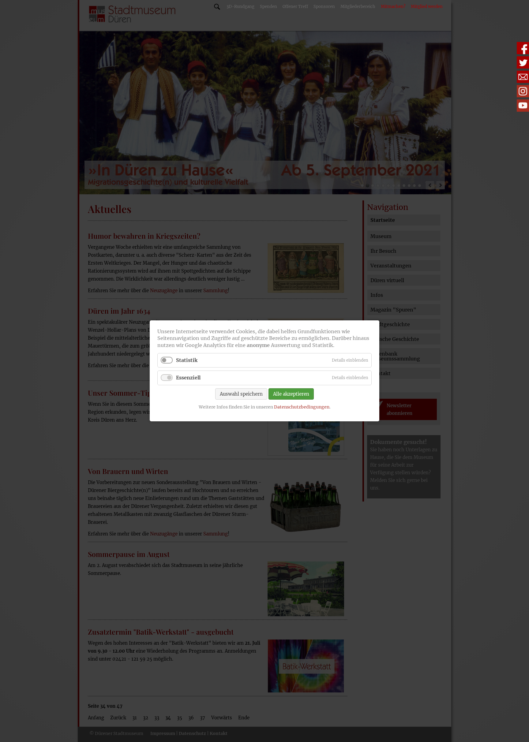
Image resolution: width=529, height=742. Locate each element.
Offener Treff (295, 6)
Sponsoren (324, 6)
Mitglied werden (427, 6)
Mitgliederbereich (357, 6)
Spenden (268, 6)
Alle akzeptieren (291, 394)
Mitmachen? (393, 6)
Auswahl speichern (241, 394)
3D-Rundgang (240, 6)
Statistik (186, 360)
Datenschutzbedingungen (301, 407)
